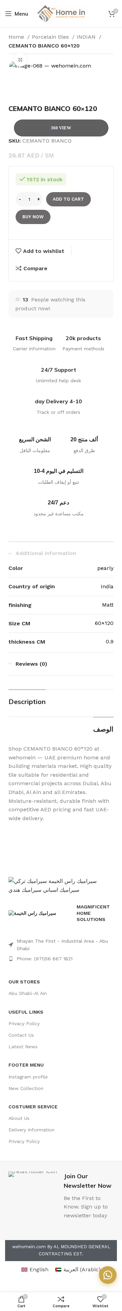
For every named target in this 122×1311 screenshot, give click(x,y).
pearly (105, 568)
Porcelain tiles (51, 37)
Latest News (23, 1046)
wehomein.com (29, 1246)
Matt (108, 605)
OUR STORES (24, 981)
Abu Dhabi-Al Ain (27, 993)
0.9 (110, 641)
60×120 (104, 623)
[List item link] (61, 945)
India (107, 586)
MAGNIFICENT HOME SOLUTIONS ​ (93, 913)
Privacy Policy (24, 1023)
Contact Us (21, 1035)
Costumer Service (33, 1106)
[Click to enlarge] (20, 60)
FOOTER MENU (26, 1065)
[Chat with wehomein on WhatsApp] (108, 1275)
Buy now (33, 216)
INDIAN (87, 37)
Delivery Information (31, 1129)
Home (17, 37)
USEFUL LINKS (25, 1012)
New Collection (25, 1088)
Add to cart (68, 199)
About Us (18, 1118)
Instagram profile (28, 1076)
